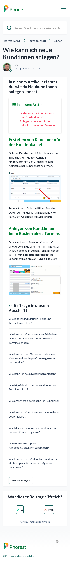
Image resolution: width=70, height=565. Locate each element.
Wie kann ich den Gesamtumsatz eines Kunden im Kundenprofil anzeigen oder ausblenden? (32, 358)
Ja (22, 509)
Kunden (57, 40)
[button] (63, 7)
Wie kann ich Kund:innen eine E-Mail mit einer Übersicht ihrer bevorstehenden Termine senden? (33, 338)
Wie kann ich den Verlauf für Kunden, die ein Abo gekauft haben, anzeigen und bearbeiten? (33, 463)
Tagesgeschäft (37, 40)
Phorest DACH (12, 40)
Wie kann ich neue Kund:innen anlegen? (32, 373)
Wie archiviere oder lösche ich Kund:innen (34, 400)
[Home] (15, 8)
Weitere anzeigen (21, 480)
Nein (51, 509)
